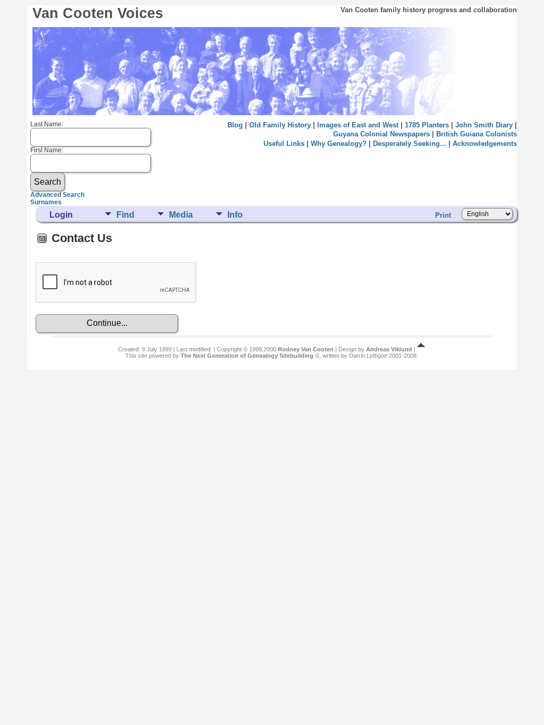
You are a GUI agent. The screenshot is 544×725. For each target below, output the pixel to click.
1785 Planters (427, 125)
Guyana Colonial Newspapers (381, 134)
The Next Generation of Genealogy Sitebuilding (247, 355)
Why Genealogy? (339, 144)
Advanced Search (57, 194)
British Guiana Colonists (476, 134)
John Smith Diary (484, 125)
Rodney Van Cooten (306, 349)
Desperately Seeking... (409, 144)
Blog (235, 125)
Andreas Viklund (389, 349)
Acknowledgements (485, 144)
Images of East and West (357, 125)
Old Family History (280, 125)
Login (61, 214)
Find (125, 214)
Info (235, 214)
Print (443, 215)
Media (181, 214)
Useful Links (284, 144)
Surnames (46, 202)
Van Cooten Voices (97, 13)
